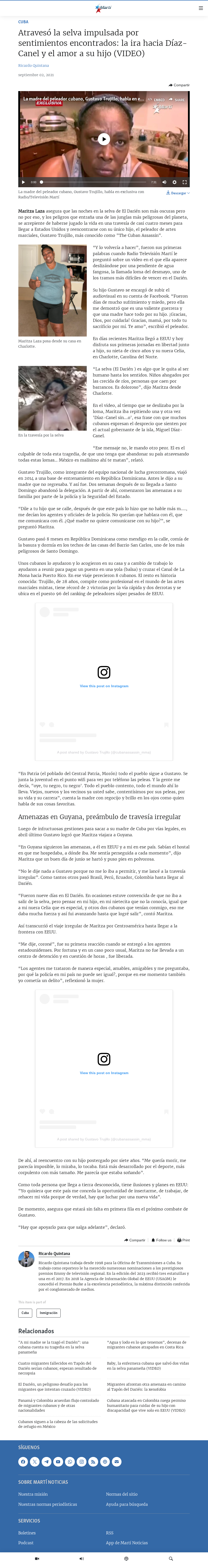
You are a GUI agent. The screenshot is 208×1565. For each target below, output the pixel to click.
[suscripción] (117, 1462)
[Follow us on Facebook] (23, 1462)
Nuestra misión (33, 1494)
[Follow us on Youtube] (58, 1462)
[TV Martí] (37, 1558)
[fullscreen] (185, 182)
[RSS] (93, 1462)
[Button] (179, 85)
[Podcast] (126, 1558)
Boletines (27, 1533)
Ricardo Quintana (33, 65)
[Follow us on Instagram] (81, 1462)
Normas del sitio (121, 1494)
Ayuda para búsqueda (127, 1504)
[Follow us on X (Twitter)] (35, 1462)
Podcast (25, 1543)
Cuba (23, 22)
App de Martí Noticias (127, 1543)
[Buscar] (171, 1558)
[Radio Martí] (81, 1558)
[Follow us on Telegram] (46, 1462)
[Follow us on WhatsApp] (70, 1462)
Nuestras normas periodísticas (47, 1504)
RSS (109, 1533)
